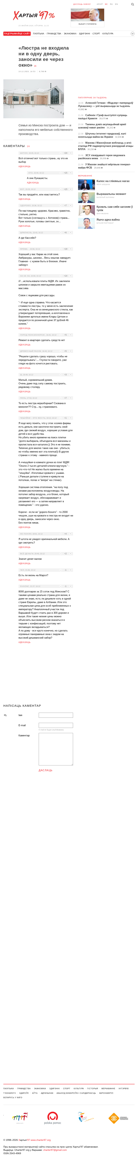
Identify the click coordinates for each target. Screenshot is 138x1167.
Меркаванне (85, 176)
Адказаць (25, 166)
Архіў (100, 4)
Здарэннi (84, 33)
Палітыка (38, 33)
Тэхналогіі (9, 1093)
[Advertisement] (38, 675)
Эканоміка (70, 33)
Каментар (24, 735)
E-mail (22, 725)
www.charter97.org (41, 1140)
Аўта (35, 1093)
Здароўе (24, 1093)
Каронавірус (106, 1093)
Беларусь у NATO (12, 1097)
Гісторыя (92, 1088)
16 (35, 66)
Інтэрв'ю (124, 1088)
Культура (107, 33)
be (106, 4)
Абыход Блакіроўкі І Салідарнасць (76, 1093)
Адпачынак (47, 1093)
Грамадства (54, 33)
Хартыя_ (34, 15)
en (116, 4)
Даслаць (46, 770)
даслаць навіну (82, 4)
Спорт (96, 33)
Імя (20, 715)
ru (111, 4)
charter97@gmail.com (55, 1150)
